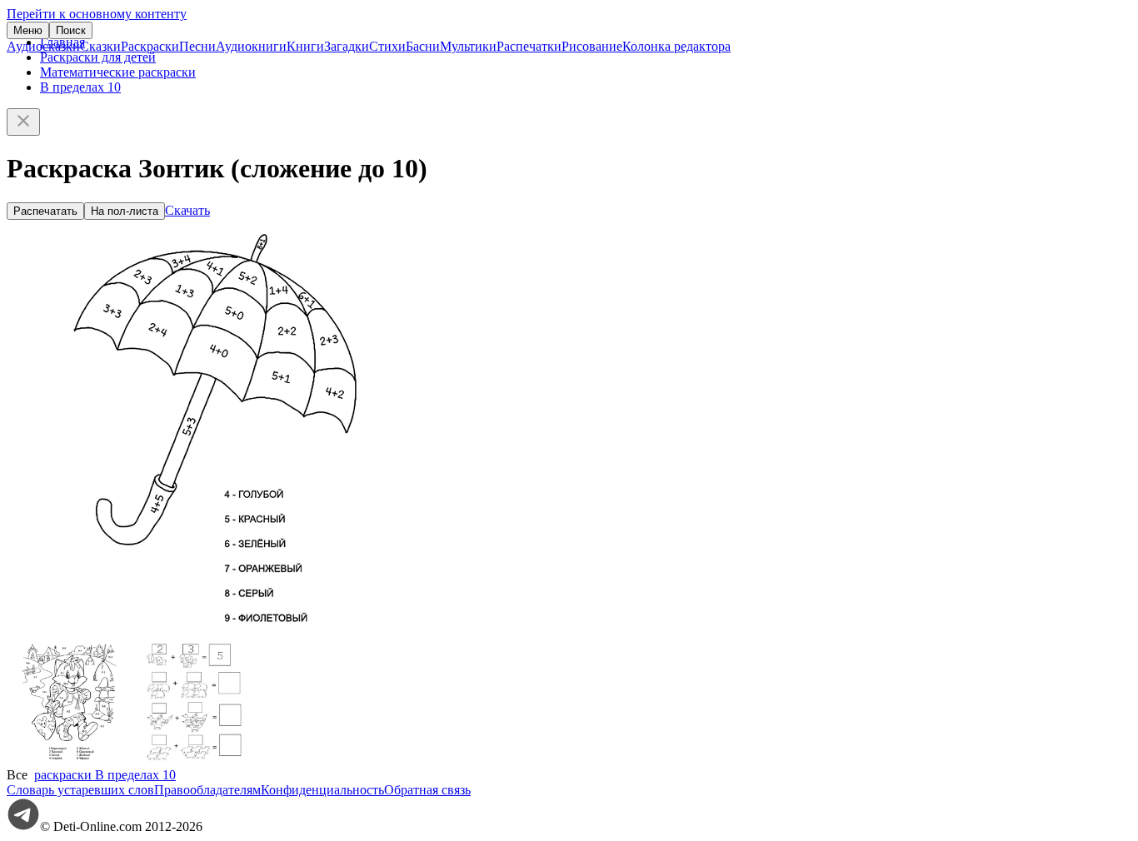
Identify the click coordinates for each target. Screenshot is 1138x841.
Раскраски (150, 46)
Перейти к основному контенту (97, 14)
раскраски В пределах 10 (105, 775)
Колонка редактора (676, 46)
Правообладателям (207, 790)
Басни (423, 46)
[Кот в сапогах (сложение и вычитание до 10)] (69, 760)
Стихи (387, 46)
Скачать (187, 210)
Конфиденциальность (322, 790)
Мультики (468, 46)
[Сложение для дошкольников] (194, 760)
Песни (197, 46)
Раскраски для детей (98, 57)
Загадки (346, 46)
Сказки (100, 46)
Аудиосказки (43, 46)
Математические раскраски (118, 72)
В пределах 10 (80, 87)
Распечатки (529, 46)
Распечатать (45, 211)
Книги (305, 46)
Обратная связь (427, 790)
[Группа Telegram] (23, 826)
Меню (27, 30)
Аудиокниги (251, 46)
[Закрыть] (23, 122)
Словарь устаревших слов (80, 790)
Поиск (71, 30)
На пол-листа (124, 211)
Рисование (592, 46)
